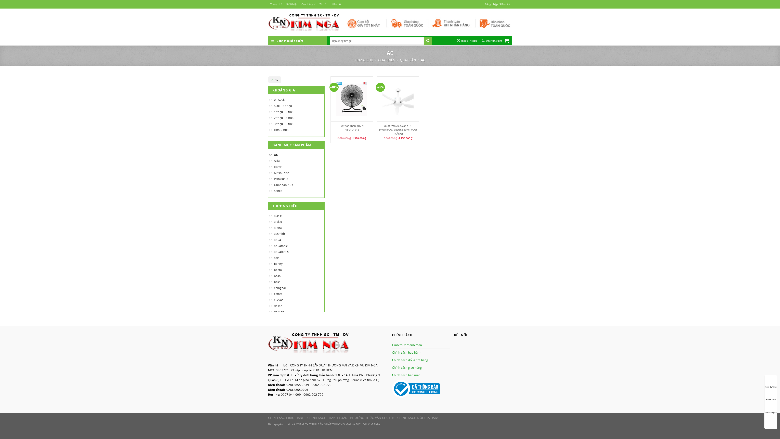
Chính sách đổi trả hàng (418, 418)
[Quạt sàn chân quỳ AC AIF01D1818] (352, 99)
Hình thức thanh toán (407, 345)
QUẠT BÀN (408, 60)
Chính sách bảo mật (406, 375)
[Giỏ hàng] (507, 40)
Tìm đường (771, 386)
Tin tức (324, 4)
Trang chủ (276, 4)
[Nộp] (428, 41)
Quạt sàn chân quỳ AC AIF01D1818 (351, 127)
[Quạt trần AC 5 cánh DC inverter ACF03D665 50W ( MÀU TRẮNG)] (398, 99)
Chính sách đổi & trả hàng (410, 360)
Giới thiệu (292, 4)
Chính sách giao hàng (407, 367)
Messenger (771, 412)
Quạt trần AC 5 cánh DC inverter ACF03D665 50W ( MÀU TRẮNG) (398, 129)
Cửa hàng (307, 4)
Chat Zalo (771, 399)
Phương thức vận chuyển (372, 418)
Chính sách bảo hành (406, 352)
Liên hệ (336, 4)
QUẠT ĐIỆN (386, 60)
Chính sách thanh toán (327, 418)
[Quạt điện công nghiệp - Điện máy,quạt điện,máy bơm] (303, 22)
